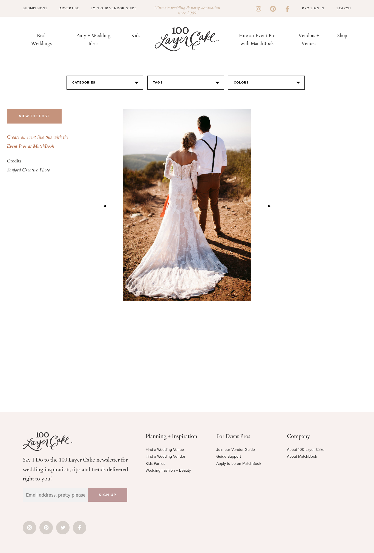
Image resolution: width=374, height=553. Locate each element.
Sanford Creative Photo (28, 170)
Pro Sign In (313, 8)
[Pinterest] (273, 8)
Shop (342, 35)
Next (268, 205)
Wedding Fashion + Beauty (168, 470)
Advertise (69, 8)
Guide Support (228, 456)
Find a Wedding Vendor (165, 456)
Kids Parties (155, 463)
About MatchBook (302, 456)
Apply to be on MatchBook (238, 463)
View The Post (34, 116)
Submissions (35, 8)
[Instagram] (258, 8)
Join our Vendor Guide (235, 449)
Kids (135, 35)
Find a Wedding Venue (165, 449)
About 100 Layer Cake (305, 449)
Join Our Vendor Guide (114, 8)
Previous (106, 205)
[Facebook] (287, 8)
